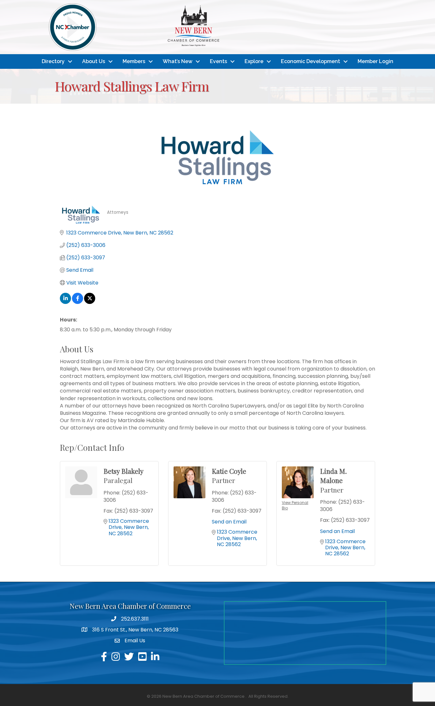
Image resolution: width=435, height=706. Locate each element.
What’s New (177, 61)
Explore (254, 61)
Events (218, 61)
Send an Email (229, 521)
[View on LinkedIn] (65, 302)
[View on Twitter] (89, 302)
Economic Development (310, 61)
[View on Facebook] (77, 302)
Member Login (375, 61)
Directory (53, 61)
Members (134, 61)
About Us (93, 61)
